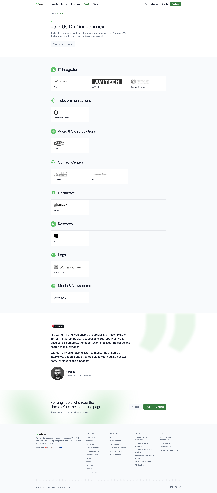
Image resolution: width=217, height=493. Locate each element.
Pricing (95, 4)
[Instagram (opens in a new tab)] (180, 487)
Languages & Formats (94, 451)
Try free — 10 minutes (155, 407)
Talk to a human (151, 4)
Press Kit (89, 465)
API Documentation (118, 448)
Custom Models (92, 448)
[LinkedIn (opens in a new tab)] (171, 487)
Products (54, 4)
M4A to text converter (144, 461)
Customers (90, 437)
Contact (89, 469)
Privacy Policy (165, 443)
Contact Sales (91, 472)
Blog (112, 437)
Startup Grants (116, 451)
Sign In (165, 4)
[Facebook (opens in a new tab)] (176, 487)
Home (52, 13)
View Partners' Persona (62, 44)
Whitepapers (115, 444)
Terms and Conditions (169, 450)
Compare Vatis (92, 455)
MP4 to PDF (140, 465)
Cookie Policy (165, 447)
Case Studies (115, 441)
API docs (137, 407)
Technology (91, 444)
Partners (89, 441)
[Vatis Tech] (41, 4)
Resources (75, 4)
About (86, 4)
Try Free (175, 4)
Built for (64, 4)
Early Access (115, 455)
